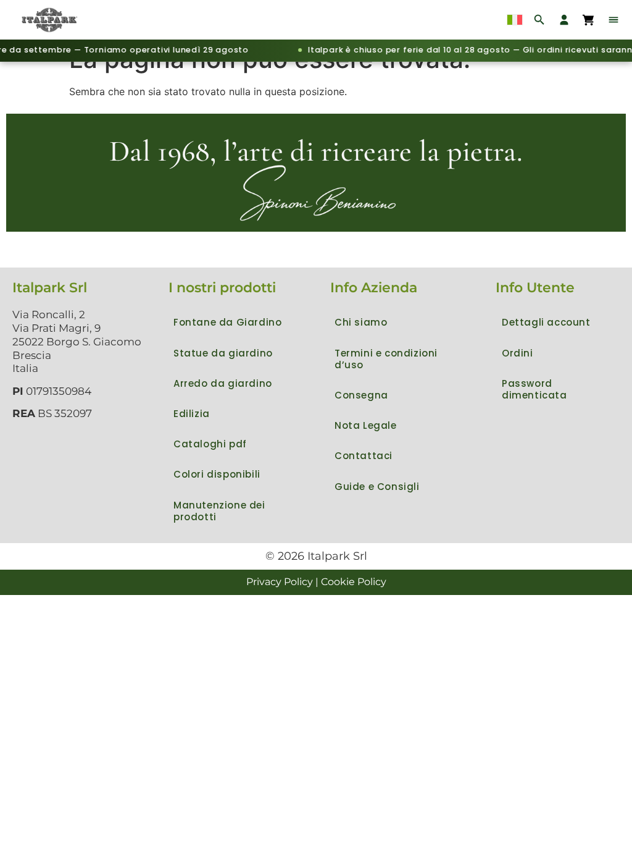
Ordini (517, 353)
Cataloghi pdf (210, 443)
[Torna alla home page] (51, 20)
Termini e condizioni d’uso (386, 359)
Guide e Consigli (377, 486)
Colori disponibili (216, 474)
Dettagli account (546, 322)
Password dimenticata (534, 389)
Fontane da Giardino (227, 322)
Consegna (361, 395)
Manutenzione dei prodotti (219, 511)
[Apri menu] (613, 20)
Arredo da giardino (222, 383)
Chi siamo (361, 322)
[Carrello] (588, 20)
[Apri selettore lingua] (514, 20)
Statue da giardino (223, 353)
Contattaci (364, 455)
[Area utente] (564, 20)
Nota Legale (366, 425)
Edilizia (191, 413)
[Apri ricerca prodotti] (539, 20)
